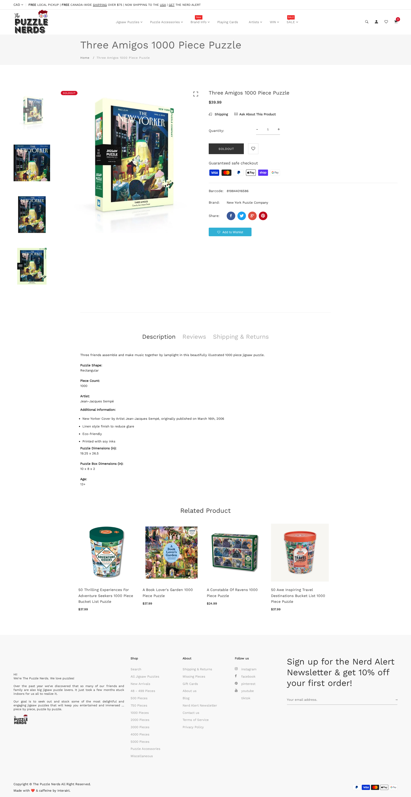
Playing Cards (227, 22)
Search (136, 669)
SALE (291, 20)
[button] (230, 232)
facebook (248, 676)
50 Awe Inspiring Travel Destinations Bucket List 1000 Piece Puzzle (107, 595)
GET (171, 4)
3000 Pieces (140, 727)
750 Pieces (139, 705)
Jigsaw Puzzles (127, 22)
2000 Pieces (140, 720)
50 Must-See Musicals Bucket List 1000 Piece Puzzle (235, 593)
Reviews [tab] (194, 336)
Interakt (63, 790)
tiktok (245, 698)
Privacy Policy (193, 727)
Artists (254, 22)
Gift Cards (190, 684)
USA (163, 4)
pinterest (248, 684)
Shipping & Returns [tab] (241, 336)
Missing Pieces (194, 676)
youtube (247, 691)
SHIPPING (100, 4)
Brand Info (199, 20)
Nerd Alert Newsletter (200, 705)
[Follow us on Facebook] (231, 216)
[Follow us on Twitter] (241, 216)
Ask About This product (257, 114)
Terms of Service (196, 720)
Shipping (221, 114)
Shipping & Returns (197, 669)
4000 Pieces (140, 734)
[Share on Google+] (252, 216)
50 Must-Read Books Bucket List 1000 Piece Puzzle (170, 593)
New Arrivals (140, 684)
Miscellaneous (142, 756)
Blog (186, 698)
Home (84, 57)
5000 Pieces (140, 742)
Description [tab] (159, 336)
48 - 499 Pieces (143, 691)
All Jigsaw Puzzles (145, 676)
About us (190, 691)
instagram (248, 669)
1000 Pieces (140, 713)
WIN (273, 22)
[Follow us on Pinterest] (263, 216)
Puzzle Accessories (165, 22)
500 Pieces (139, 698)
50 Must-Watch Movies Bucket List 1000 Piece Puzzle (300, 593)
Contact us (191, 713)
